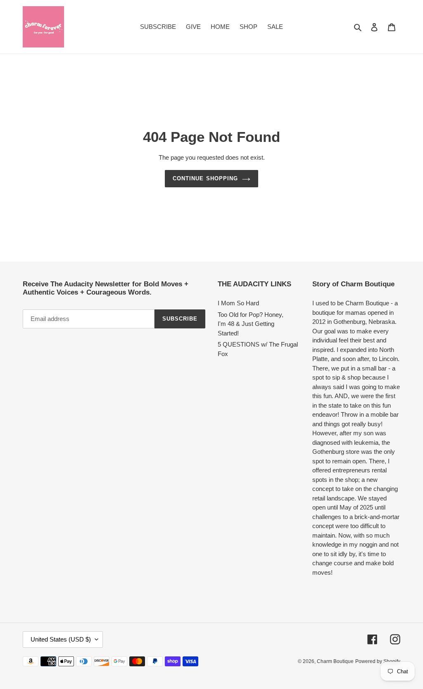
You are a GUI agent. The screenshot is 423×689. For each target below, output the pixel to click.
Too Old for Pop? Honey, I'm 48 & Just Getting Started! (250, 324)
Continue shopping (205, 178)
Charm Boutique (335, 661)
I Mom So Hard (238, 303)
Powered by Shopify (377, 661)
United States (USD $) (61, 639)
